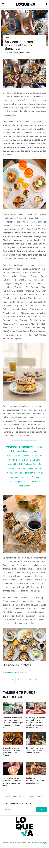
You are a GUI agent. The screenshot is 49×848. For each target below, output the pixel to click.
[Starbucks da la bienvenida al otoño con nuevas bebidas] (36, 768)
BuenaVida (39, 797)
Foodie (7, 37)
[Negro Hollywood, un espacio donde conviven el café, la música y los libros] (13, 768)
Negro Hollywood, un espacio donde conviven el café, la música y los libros (12, 781)
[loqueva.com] (24, 4)
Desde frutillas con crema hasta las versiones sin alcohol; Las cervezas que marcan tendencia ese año (13, 722)
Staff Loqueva (24, 52)
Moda (8, 797)
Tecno (30, 797)
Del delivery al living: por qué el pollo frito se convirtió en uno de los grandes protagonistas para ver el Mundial (35, 722)
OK (42, 809)
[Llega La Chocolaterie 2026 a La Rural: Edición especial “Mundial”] (36, 738)
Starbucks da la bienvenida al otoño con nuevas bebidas (35, 780)
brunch (10, 672)
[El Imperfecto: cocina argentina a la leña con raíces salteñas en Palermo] (13, 738)
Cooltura (23, 797)
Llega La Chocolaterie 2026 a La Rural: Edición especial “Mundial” (35, 750)
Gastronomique (20, 672)
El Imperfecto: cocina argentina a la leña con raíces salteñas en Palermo (11, 751)
